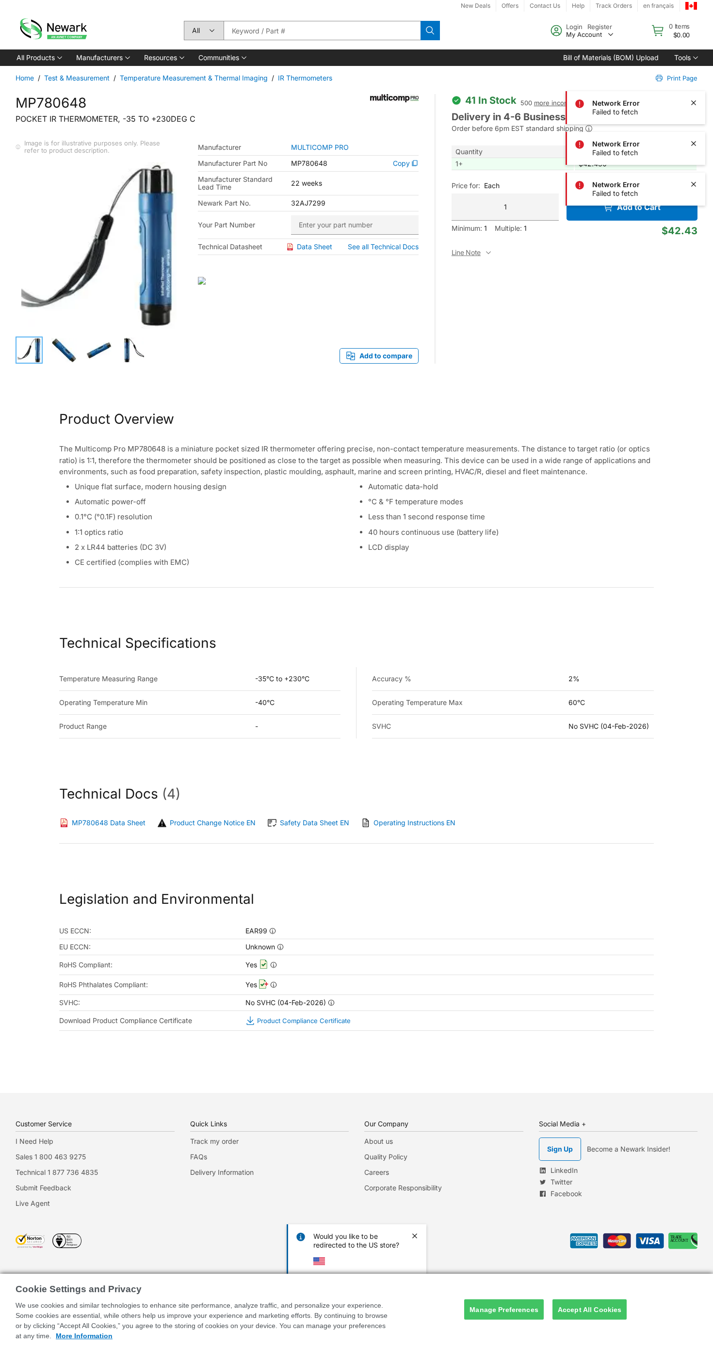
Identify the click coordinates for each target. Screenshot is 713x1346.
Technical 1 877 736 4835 (57, 1172)
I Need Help (34, 1141)
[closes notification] (693, 62)
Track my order (214, 1141)
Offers (510, 5)
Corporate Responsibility (403, 1188)
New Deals (475, 5)
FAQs (198, 1157)
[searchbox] (322, 30)
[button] (38, 57)
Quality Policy (385, 1157)
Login (574, 27)
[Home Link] (52, 30)
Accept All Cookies (590, 1309)
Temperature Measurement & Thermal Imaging (194, 78)
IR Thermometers (305, 78)
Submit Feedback (43, 1188)
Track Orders (614, 5)
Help (578, 5)
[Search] (430, 30)
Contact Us (545, 5)
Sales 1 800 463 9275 (51, 1157)
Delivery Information (222, 1172)
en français (658, 5)
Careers (376, 1172)
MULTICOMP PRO (320, 147)
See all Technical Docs (383, 246)
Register (599, 27)
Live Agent (33, 1203)
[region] (356, 1310)
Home (25, 78)
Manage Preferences (504, 1309)
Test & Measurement (77, 78)
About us (378, 1141)
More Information (84, 1336)
